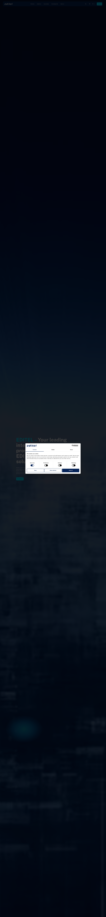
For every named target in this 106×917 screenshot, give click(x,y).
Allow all (71, 470)
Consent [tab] (34, 449)
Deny (35, 470)
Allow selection (53, 470)
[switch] (46, 465)
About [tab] (71, 449)
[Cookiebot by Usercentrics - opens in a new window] (74, 446)
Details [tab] (53, 449)
